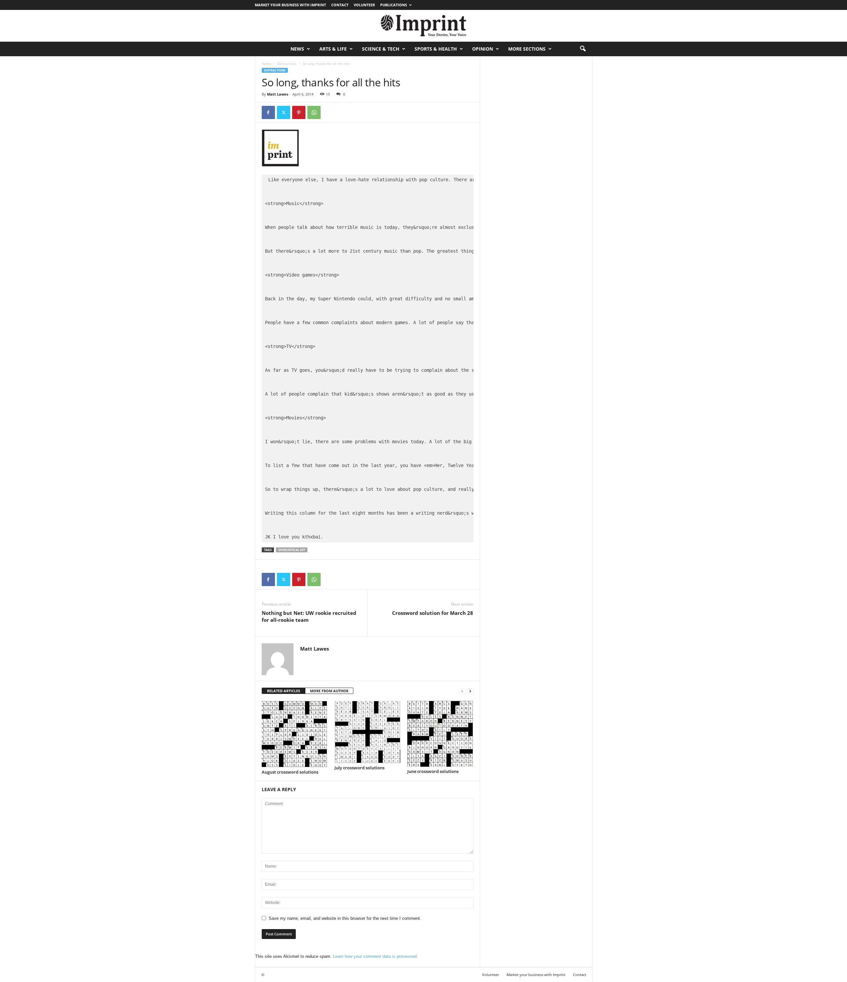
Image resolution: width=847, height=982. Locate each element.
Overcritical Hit (291, 550)
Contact (339, 4)
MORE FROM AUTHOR (329, 690)
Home (266, 63)
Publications (393, 4)
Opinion (482, 49)
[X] (283, 112)
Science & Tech (380, 49)
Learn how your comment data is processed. (375, 956)
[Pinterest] (298, 112)
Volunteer (364, 4)
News (297, 49)
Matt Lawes (277, 94)
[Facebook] (268, 112)
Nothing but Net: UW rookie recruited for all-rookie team (309, 616)
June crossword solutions (433, 771)
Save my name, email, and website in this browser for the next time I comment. (345, 918)
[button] (582, 49)
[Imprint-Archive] (423, 26)
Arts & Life (333, 49)
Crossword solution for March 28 (432, 613)
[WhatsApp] (314, 112)
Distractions (286, 63)
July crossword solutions (359, 768)
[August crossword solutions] (295, 734)
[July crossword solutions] (367, 732)
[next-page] (470, 691)
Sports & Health (436, 49)
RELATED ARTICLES (283, 690)
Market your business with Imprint (290, 4)
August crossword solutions (290, 772)
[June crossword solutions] (440, 734)
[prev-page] (462, 691)
